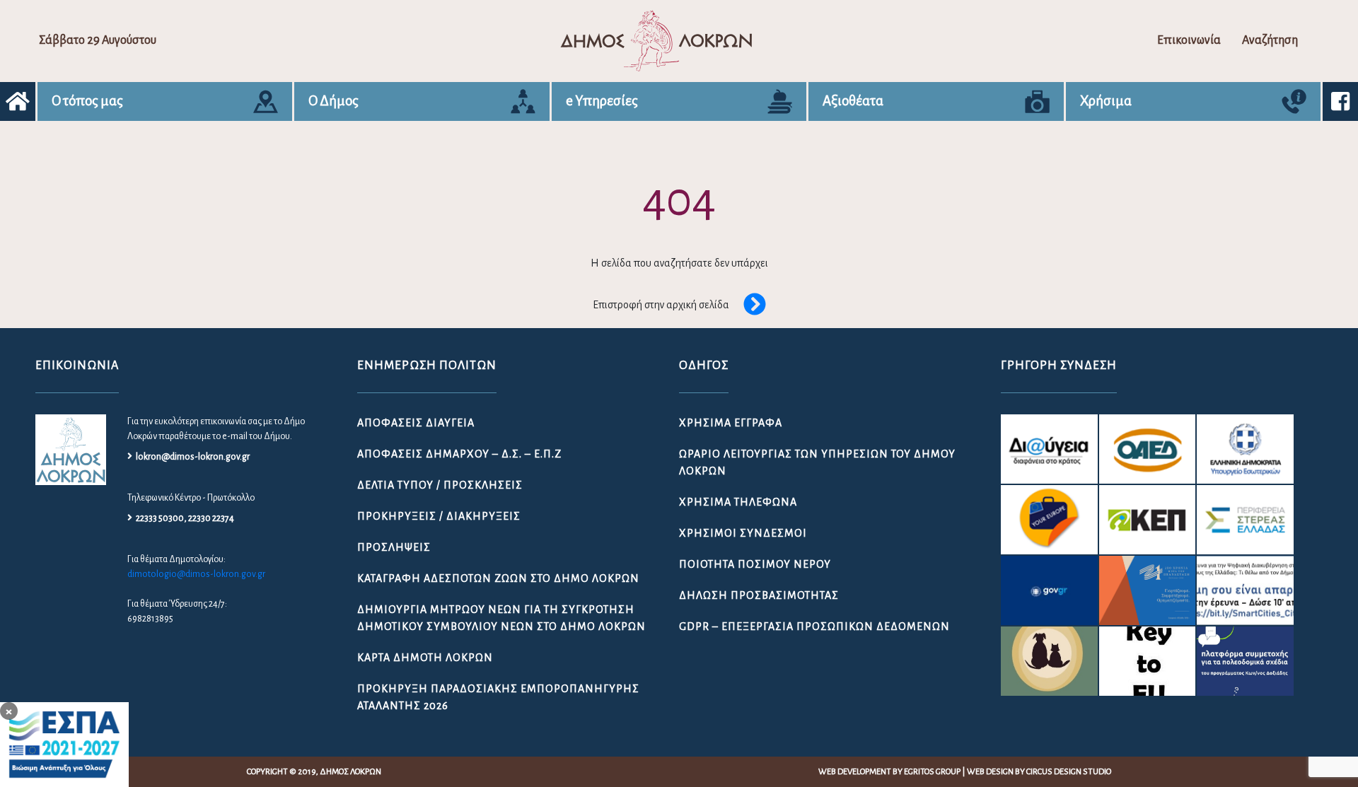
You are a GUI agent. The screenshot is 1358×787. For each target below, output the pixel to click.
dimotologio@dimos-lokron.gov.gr (196, 574)
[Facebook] (1340, 101)
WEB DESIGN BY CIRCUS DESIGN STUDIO (1039, 771)
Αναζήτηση (1270, 40)
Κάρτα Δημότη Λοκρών (425, 657)
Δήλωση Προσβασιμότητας (759, 595)
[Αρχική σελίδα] (17, 101)
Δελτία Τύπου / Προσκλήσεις (440, 485)
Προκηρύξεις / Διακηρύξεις (439, 516)
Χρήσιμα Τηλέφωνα (738, 502)
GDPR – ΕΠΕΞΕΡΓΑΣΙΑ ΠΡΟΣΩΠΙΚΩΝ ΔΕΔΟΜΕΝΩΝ (814, 626)
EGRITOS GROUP (932, 771)
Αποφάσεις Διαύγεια (416, 423)
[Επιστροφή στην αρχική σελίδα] (747, 305)
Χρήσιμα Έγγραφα (730, 423)
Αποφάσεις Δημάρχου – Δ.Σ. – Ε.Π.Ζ (459, 454)
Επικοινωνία (1189, 40)
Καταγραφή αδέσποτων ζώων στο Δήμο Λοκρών (498, 578)
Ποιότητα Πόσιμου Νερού (755, 564)
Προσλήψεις (394, 547)
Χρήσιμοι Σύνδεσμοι (743, 533)
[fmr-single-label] (1049, 449)
